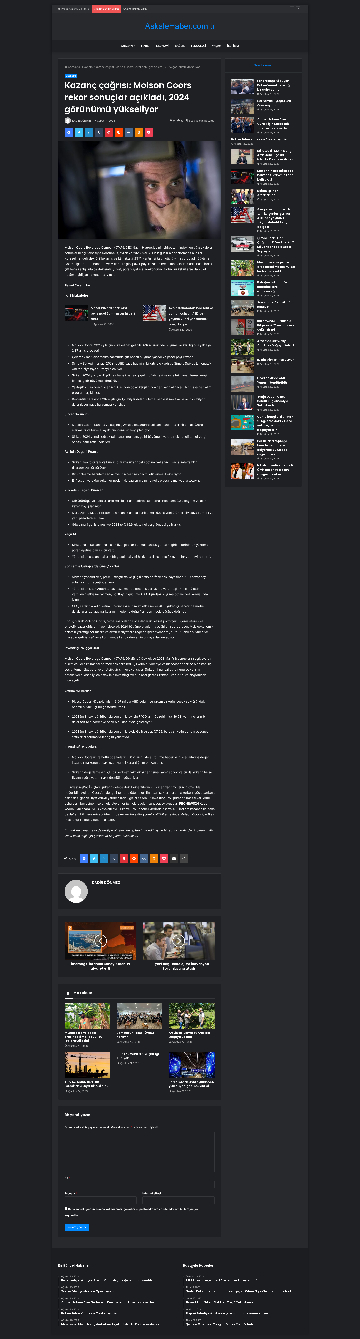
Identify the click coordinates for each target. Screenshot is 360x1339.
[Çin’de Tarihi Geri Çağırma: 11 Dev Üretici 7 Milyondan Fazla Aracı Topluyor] (242, 244)
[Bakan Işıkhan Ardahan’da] (242, 196)
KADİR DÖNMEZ (81, 120)
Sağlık (180, 46)
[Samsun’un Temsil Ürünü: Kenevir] (139, 1016)
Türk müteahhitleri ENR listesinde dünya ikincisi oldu (86, 1084)
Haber (145, 46)
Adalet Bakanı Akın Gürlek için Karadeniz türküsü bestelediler (162, 8)
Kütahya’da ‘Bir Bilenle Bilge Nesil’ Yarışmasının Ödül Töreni (275, 325)
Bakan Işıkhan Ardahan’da (267, 193)
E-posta (71, 1193)
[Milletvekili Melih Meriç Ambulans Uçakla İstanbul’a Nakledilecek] (242, 156)
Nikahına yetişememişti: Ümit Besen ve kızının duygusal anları (275, 469)
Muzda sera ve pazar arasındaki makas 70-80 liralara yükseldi (83, 1037)
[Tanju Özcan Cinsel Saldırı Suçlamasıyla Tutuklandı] (242, 402)
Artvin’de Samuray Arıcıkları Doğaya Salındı (190, 1035)
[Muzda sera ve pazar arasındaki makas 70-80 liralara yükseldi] (87, 1016)
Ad (67, 1177)
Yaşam (216, 46)
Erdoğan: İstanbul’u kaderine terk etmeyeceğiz (272, 286)
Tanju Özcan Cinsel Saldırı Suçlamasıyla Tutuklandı (272, 401)
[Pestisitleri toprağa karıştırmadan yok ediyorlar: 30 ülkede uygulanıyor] (242, 447)
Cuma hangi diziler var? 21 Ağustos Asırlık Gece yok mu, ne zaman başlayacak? (275, 423)
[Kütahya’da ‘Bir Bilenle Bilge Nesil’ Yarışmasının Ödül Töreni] (242, 327)
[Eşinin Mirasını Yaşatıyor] (242, 365)
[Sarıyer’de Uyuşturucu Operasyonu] (242, 106)
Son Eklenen (263, 65)
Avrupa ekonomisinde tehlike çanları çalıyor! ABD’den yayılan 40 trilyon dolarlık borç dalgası (274, 218)
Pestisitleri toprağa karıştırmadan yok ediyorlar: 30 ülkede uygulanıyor (272, 447)
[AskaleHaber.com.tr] (180, 26)
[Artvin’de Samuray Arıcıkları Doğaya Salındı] (192, 1016)
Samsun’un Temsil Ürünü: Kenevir (136, 1035)
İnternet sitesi (151, 1193)
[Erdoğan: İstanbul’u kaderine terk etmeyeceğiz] (242, 288)
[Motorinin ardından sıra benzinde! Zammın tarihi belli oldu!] (76, 313)
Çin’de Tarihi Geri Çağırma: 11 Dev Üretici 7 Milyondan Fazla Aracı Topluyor (275, 244)
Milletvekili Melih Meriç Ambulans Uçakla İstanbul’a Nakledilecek (275, 155)
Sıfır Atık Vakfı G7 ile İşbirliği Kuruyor (138, 1056)
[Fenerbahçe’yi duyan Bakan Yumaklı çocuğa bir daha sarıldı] (242, 86)
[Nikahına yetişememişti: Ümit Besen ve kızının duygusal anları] (242, 471)
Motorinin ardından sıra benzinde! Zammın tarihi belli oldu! (113, 313)
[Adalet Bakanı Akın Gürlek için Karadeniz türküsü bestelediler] (242, 125)
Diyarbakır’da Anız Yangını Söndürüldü (272, 380)
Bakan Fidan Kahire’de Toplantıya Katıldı (262, 139)
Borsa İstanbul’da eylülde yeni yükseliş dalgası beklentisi (192, 1084)
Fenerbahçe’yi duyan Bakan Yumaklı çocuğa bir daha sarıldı (274, 85)
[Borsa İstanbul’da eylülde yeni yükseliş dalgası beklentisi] (192, 1065)
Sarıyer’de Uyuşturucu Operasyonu (274, 103)
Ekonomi (162, 46)
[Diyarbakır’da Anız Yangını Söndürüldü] (242, 384)
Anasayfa (128, 46)
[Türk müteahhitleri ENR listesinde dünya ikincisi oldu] (87, 1065)
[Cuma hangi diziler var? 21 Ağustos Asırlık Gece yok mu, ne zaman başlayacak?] (242, 422)
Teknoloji (198, 46)
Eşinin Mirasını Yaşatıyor (275, 359)
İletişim (233, 46)
